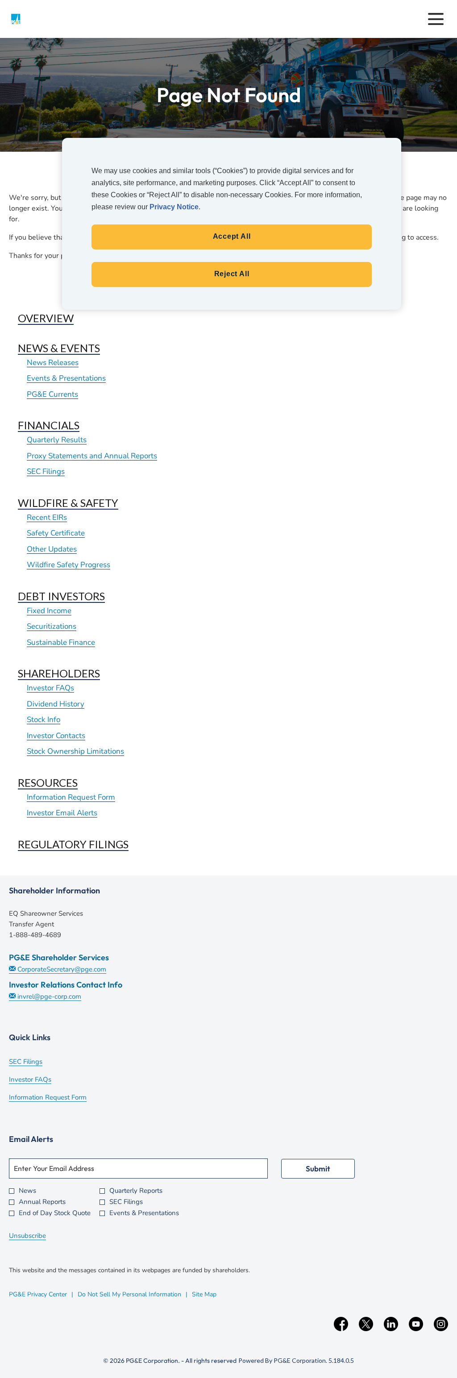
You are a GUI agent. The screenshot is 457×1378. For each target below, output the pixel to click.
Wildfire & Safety (68, 502)
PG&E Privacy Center (38, 1294)
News (27, 1190)
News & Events (59, 347)
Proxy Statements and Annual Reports (92, 456)
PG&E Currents (52, 394)
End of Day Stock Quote (55, 1213)
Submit (318, 1168)
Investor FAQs (50, 688)
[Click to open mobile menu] (435, 19)
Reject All (231, 274)
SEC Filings (46, 471)
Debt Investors (61, 595)
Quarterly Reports (135, 1190)
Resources (48, 782)
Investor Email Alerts (62, 813)
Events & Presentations (66, 378)
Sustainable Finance (61, 642)
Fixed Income (49, 611)
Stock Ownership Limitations (75, 751)
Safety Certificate (56, 533)
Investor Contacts (56, 736)
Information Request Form (71, 797)
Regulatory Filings (73, 844)
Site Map (204, 1294)
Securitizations (51, 626)
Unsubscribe (27, 1235)
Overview (46, 317)
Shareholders (59, 673)
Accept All (232, 236)
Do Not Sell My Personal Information (129, 1294)
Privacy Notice (174, 207)
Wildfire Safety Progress (68, 565)
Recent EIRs (47, 517)
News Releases (53, 362)
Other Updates (52, 549)
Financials (48, 425)
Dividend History (55, 704)
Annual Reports (42, 1202)
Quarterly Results (57, 440)
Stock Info (43, 719)
